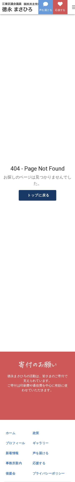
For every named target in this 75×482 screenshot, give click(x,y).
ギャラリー (41, 443)
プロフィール (15, 443)
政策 (36, 433)
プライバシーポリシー (49, 473)
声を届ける (41, 453)
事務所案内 (14, 463)
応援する (39, 463)
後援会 (10, 473)
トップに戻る (39, 195)
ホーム (10, 433)
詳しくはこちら (38, 404)
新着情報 (12, 453)
